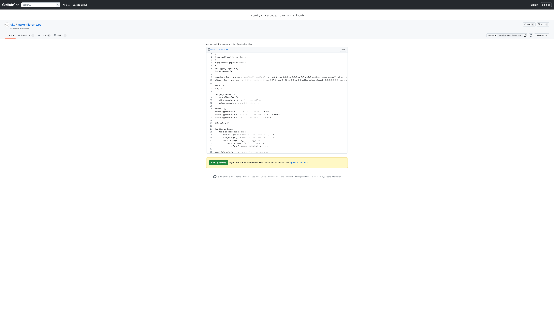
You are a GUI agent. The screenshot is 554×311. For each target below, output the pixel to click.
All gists (67, 5)
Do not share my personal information (326, 177)
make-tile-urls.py (29, 24)
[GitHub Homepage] (215, 177)
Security (255, 177)
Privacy (246, 177)
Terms (238, 177)
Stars (45, 35)
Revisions (27, 35)
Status (263, 177)
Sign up (546, 4)
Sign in (534, 4)
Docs (282, 177)
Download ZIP (542, 35)
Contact (289, 177)
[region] (277, 103)
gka (12, 24)
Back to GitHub (80, 5)
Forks (61, 35)
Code (11, 35)
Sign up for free (218, 162)
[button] (525, 35)
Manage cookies (302, 177)
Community (273, 177)
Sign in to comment (299, 162)
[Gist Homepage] (10, 4)
